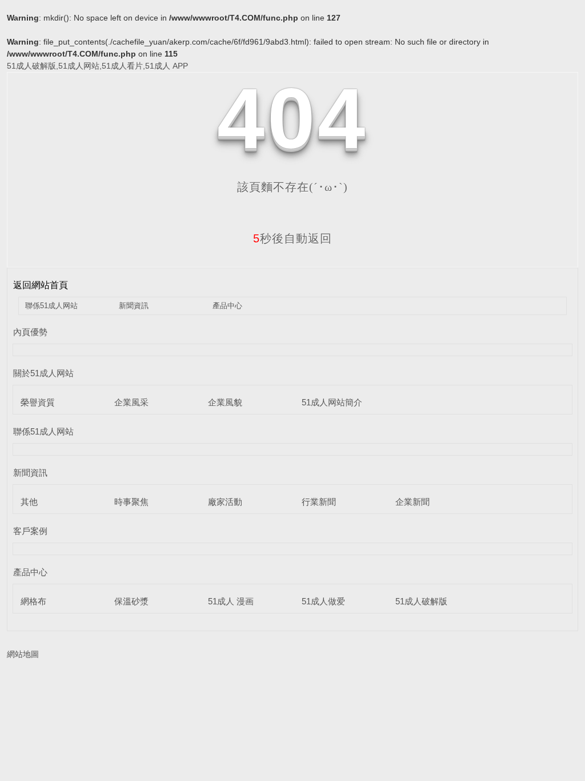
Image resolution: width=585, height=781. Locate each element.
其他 (29, 502)
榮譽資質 (38, 402)
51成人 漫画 (231, 601)
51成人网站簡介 (332, 402)
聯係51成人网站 (51, 305)
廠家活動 (225, 502)
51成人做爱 (323, 601)
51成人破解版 (421, 601)
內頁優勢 (30, 332)
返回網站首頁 (40, 285)
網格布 (33, 601)
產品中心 (227, 305)
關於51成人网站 (43, 373)
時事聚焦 (131, 502)
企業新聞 (412, 502)
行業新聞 (319, 502)
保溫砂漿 (131, 601)
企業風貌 (225, 402)
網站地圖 (23, 654)
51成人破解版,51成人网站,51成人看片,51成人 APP (97, 65)
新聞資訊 (134, 305)
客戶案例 (30, 531)
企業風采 (131, 402)
